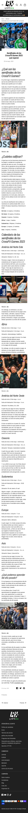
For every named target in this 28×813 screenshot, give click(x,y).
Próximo (22, 703)
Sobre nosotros (6, 777)
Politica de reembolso (7, 727)
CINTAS (4, 755)
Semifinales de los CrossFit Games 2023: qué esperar (13, 21)
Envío (3, 730)
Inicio (3, 19)
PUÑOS (4, 757)
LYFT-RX (14, 808)
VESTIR (4, 766)
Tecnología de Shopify (21, 808)
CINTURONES (6, 760)
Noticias (7, 19)
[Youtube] (5, 795)
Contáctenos (5, 780)
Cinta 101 (4, 786)
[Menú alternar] (2, 4)
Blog (3, 783)
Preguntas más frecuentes (8, 738)
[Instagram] (8, 795)
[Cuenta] (20, 4)
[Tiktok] (10, 795)
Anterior (5, 703)
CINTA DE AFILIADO (7, 769)
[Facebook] (2, 795)
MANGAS (4, 763)
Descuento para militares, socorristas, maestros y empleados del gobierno (12, 742)
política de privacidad (7, 736)
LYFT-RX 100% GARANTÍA (16, 11)
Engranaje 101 (5, 788)
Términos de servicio (7, 733)
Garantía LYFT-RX (6, 746)
